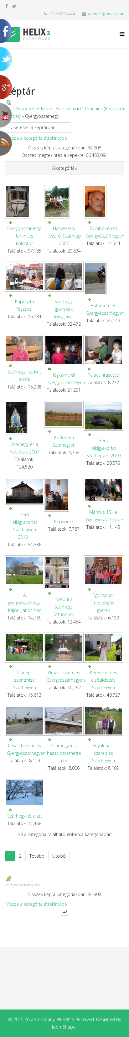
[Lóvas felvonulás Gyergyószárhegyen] (24, 721)
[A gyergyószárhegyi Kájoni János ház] (24, 570)
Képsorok (64, 521)
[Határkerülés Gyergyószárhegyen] (103, 278)
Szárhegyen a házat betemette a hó (64, 753)
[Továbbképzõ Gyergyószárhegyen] (103, 201)
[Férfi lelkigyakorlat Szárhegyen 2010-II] (24, 491)
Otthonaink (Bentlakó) (102, 109)
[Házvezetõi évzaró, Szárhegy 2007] (64, 201)
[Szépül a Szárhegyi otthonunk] (64, 572)
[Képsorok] (64, 495)
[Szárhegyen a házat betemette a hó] (64, 721)
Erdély (14, 116)
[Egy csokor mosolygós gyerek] (103, 570)
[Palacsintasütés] (103, 350)
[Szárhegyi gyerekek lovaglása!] (64, 277)
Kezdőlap (14, 109)
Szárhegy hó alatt (24, 816)
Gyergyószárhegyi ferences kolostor (24, 235)
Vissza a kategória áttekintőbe (36, 138)
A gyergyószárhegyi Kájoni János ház (24, 602)
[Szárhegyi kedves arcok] (24, 348)
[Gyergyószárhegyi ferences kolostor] (24, 201)
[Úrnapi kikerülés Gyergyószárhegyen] (64, 648)
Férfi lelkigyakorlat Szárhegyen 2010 (103, 448)
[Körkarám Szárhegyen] (64, 414)
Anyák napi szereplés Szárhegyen (103, 753)
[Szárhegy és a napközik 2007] (24, 417)
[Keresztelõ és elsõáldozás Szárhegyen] (103, 648)
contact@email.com (106, 14)
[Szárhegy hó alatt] (24, 792)
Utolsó (59, 856)
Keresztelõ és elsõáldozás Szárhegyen (103, 679)
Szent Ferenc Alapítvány (52, 109)
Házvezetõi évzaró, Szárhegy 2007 (64, 235)
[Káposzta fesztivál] (24, 277)
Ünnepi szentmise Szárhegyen (24, 679)
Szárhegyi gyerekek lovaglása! (64, 308)
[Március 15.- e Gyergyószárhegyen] (103, 490)
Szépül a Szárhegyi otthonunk (64, 606)
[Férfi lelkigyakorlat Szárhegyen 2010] (103, 416)
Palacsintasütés (103, 375)
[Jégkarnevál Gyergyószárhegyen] (64, 350)
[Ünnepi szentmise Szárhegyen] (24, 648)
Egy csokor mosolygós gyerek (103, 602)
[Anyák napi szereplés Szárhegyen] (103, 721)
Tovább (36, 856)
